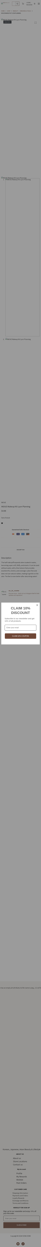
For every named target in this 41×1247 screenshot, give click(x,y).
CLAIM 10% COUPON (20, 636)
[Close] (37, 605)
